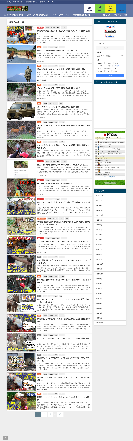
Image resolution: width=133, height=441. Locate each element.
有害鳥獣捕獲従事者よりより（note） (85, 15)
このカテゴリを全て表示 (110, 176)
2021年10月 (99, 274)
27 (60, 414)
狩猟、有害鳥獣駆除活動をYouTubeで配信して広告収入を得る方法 (62, 164)
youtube (53, 27)
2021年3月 (99, 308)
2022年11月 (99, 210)
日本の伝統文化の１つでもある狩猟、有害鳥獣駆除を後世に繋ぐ (61, 69)
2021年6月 (99, 293)
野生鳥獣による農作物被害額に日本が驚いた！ (54, 183)
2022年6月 (99, 234)
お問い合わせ (106, 15)
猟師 (61, 103)
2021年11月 (99, 269)
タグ (97, 60)
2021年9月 (99, 279)
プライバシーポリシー (121, 15)
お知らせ (40, 27)
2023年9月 (99, 200)
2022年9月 (99, 220)
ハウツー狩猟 (41, 218)
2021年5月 (99, 298)
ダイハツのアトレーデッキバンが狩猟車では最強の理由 (58, 107)
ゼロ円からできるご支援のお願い (38, 15)
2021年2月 (99, 313)
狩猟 (58, 27)
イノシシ (64, 27)
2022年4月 (99, 244)
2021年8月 (99, 283)
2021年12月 (99, 264)
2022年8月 (99, 225)
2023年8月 (99, 205)
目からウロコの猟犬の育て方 (13, 15)
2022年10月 (99, 215)
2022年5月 (99, 239)
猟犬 (61, 296)
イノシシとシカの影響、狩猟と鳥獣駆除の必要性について (59, 88)
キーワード (100, 44)
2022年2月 (99, 254)
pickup (47, 27)
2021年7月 (99, 288)
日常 (39, 256)
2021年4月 (99, 303)
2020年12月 (99, 323)
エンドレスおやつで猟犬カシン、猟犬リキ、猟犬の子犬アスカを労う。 (64, 241)
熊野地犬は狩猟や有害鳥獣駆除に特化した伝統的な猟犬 (58, 50)
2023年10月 (99, 195)
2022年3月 (99, 249)
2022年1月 (99, 259)
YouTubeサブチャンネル (61, 15)
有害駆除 (62, 141)
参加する (123, 179)
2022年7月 (99, 230)
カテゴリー (100, 52)
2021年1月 (99, 318)
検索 (110, 76)
